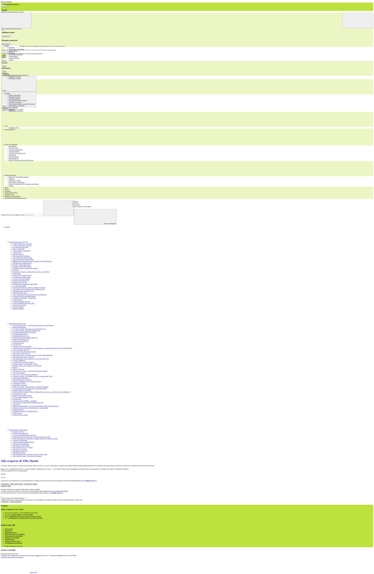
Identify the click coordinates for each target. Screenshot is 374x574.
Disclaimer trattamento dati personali (12, 557)
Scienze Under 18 (17, 254)
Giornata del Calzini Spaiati (20, 445)
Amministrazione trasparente (13, 543)
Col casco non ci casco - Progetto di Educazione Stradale (29, 371)
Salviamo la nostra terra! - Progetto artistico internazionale (30, 408)
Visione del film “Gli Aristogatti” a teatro (24, 364)
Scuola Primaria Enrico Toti (17, 323)
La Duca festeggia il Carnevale (21, 245)
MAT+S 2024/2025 (18, 249)
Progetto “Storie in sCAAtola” (21, 390)
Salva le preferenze (15, 502)
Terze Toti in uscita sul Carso (21, 353)
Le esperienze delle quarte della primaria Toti (26, 330)
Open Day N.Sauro (18, 431)
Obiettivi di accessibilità (12, 538)
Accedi (4, 6)
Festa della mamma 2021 (20, 451)
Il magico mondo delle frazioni (21, 266)
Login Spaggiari (51, 50)
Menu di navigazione (110, 223)
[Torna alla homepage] (187, 12)
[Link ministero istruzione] (10, 4)
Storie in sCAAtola (18, 369)
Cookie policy (9, 529)
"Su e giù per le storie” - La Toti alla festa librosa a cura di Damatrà (33, 325)
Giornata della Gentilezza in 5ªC (22, 263)
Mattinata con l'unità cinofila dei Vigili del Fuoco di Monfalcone (32, 261)
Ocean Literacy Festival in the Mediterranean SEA (28, 402)
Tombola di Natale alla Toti (20, 339)
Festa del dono (16, 399)
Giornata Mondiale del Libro (21, 301)
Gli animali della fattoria (19, 334)
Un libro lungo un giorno (20, 415)
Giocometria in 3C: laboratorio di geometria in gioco (28, 289)
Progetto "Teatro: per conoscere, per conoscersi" (27, 366)
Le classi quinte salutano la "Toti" (22, 397)
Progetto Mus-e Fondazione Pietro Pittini (24, 284)
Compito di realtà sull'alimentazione (23, 442)
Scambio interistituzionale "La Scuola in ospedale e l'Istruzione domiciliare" (35, 406)
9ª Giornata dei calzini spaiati (21, 277)
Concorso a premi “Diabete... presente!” (24, 401)
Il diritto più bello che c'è (20, 293)
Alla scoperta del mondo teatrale (22, 258)
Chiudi (4, 61)
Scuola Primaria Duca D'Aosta (18, 242)
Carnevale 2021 (17, 413)
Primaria (7, 227)
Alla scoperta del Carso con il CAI (23, 291)
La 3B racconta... (17, 300)
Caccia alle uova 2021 (19, 305)
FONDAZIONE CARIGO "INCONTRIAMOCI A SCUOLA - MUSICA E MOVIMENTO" (41, 392)
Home (76, 201)
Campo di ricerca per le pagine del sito (12, 215)
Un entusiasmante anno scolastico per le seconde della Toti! (30, 359)
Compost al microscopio (19, 440)
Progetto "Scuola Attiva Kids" (21, 265)
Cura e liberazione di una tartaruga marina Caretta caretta (29, 454)
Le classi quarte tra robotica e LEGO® (24, 332)
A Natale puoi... (17, 252)
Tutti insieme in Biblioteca (20, 378)
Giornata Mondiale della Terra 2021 (23, 303)
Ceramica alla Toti (18, 343)
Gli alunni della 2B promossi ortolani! (24, 296)
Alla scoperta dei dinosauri (20, 444)
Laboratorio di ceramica (19, 385)
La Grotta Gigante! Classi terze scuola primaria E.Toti (28, 329)
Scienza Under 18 (17, 409)
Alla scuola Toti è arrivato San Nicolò (24, 352)
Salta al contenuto (6, 1)
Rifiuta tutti (16, 484)
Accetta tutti (30, 484)
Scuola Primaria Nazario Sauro (18, 430)
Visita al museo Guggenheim (21, 251)
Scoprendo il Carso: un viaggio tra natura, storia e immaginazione (32, 355)
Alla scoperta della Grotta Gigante (22, 259)
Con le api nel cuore (18, 373)
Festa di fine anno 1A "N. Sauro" (22, 447)
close (3, 29)
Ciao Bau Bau (16, 345)
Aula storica (16, 404)
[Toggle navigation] (16, 20)
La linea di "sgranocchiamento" (22, 346)
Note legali (8, 531)
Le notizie (77, 205)
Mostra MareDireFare (19, 327)
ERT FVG (15, 270)
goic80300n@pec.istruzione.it (25, 518)
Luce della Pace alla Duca (20, 247)
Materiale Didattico (18, 308)
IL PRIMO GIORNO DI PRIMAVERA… (25, 411)
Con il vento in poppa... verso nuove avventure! (27, 456)
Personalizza (5, 484)
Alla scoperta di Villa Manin (21, 256)
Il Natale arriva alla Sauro (20, 433)
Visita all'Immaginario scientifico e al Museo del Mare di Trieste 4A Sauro (35, 438)
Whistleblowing (9, 539)
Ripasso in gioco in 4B (19, 282)
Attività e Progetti (17, 307)
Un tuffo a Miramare (18, 360)
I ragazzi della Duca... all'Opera (22, 244)
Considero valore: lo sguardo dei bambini (25, 268)
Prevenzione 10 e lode (19, 394)
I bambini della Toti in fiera (20, 336)
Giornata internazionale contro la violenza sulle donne (28, 287)
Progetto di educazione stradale (22, 395)
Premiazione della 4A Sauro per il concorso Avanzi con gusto (31, 437)
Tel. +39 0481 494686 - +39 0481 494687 (20, 514)
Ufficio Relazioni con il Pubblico (15, 534)
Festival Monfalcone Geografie (22, 380)
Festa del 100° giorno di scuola (21, 275)
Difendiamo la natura (18, 452)
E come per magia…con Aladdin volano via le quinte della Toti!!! (32, 376)
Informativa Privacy (11, 532)
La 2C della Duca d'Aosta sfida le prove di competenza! (29, 294)
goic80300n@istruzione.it (25, 516)
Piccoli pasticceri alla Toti (20, 341)
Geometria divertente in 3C (20, 280)
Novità (76, 203)
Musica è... (15, 367)
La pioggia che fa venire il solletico (23, 362)
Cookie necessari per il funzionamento (13, 498)
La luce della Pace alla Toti (20, 350)
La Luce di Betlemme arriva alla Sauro (24, 435)
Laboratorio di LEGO (19, 383)
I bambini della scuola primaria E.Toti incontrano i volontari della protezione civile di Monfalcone (42, 348)
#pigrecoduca (16, 273)
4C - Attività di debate (19, 286)
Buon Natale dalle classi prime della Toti (24, 337)
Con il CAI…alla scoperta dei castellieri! (24, 374)
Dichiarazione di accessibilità (13, 536)
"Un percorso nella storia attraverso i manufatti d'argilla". (29, 388)
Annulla (4, 110)
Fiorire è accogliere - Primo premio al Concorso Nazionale (30, 387)
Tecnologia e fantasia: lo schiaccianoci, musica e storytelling (30, 272)
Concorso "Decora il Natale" (21, 279)
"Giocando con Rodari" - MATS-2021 (24, 298)
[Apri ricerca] (357, 20)
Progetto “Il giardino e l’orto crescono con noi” (26, 381)
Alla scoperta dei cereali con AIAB (23, 357)
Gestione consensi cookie (12, 541)
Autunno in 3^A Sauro (19, 449)
